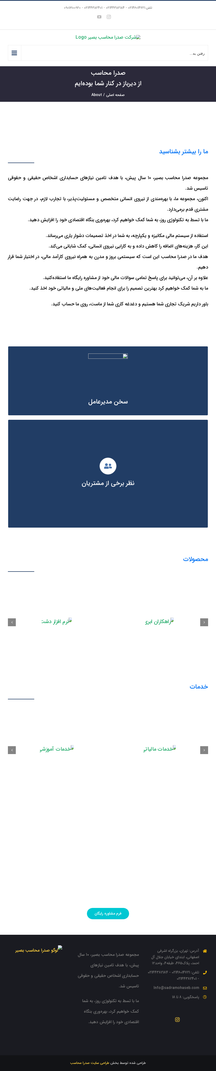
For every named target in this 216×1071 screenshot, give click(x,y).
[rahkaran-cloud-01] (90, 605)
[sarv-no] (193, 605)
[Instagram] (177, 966)
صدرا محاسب (80, 1009)
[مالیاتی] (110, 706)
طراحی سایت (99, 1009)
